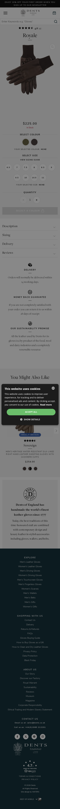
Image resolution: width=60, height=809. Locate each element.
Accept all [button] (31, 412)
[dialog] (30, 404)
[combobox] (53, 388)
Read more (46, 404)
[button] (30, 419)
